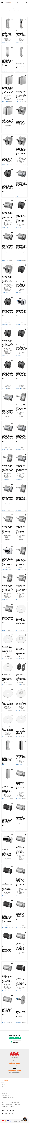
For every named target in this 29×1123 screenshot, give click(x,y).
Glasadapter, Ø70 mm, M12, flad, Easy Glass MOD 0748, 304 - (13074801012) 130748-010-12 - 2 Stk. (21, 499)
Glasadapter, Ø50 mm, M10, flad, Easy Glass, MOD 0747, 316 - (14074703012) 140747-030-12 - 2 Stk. (7, 343)
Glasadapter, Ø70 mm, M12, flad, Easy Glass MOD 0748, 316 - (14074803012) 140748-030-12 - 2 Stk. (21, 588)
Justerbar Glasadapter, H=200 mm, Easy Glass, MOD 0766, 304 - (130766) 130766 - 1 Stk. (7, 760)
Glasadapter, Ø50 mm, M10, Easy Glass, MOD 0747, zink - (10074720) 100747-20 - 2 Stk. (7, 161)
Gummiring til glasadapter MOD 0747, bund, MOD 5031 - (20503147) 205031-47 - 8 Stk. (21, 621)
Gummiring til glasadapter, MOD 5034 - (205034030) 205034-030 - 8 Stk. (21, 702)
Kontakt (3, 1084)
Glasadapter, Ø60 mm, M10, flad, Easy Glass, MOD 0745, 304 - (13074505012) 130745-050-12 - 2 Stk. (7, 499)
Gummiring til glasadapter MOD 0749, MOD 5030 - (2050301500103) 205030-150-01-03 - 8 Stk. (21, 651)
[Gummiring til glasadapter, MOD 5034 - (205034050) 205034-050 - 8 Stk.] (7, 719)
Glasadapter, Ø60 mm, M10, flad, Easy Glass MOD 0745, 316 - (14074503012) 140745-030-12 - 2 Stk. (7, 438)
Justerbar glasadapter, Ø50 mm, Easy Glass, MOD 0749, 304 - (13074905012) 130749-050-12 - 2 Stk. (20, 850)
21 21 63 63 (12, 1102)
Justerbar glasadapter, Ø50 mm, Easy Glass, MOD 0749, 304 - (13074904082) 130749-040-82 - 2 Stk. (7, 853)
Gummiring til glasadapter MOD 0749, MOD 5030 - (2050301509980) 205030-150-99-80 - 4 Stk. (21, 677)
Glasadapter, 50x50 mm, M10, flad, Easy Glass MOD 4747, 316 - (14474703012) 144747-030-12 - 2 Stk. (7, 121)
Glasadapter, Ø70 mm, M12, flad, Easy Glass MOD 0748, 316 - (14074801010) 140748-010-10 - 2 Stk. (21, 562)
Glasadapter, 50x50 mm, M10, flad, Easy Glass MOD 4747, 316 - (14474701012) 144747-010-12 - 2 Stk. (7, 90)
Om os (2, 1082)
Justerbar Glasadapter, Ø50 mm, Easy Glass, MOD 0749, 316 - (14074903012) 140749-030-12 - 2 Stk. (20, 882)
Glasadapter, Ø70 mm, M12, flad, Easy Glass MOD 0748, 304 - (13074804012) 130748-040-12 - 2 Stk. (21, 530)
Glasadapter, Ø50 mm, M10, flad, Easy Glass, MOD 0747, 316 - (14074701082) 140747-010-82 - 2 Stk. (21, 284)
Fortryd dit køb (4, 1089)
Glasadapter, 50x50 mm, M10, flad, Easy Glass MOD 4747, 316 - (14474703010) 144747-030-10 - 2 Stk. (21, 94)
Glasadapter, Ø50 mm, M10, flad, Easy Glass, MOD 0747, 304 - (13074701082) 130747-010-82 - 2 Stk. (7, 188)
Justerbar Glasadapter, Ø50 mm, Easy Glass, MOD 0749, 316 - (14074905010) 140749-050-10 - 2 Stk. (20, 947)
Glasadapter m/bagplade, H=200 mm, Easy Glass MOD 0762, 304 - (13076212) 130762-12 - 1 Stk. (7, 33)
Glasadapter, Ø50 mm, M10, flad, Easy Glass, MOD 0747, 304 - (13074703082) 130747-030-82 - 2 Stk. (21, 219)
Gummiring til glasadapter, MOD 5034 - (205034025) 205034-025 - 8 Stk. (7, 702)
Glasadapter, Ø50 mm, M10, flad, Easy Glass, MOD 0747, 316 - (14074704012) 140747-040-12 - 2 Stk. (7, 375)
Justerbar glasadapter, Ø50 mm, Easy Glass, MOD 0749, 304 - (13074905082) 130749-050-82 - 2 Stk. (7, 887)
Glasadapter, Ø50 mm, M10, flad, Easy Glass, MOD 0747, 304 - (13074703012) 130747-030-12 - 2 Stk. (7, 215)
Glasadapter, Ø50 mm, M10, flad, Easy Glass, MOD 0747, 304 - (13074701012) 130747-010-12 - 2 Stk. (21, 151)
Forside (7, 10)
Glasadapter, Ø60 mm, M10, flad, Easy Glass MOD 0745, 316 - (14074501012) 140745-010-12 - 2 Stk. (21, 407)
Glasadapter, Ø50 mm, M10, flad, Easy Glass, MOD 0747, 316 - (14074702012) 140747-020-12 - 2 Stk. (7, 312)
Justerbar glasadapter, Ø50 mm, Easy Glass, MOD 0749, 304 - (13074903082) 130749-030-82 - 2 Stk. (7, 821)
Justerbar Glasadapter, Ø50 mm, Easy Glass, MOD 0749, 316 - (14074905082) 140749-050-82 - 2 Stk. (21, 982)
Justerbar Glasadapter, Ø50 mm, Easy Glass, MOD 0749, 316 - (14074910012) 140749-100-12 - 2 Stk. (7, 1010)
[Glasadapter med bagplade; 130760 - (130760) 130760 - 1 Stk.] (21, 54)
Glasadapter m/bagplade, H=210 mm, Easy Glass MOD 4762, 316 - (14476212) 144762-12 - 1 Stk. (7, 62)
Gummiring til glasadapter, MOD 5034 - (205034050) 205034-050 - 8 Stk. (7, 728)
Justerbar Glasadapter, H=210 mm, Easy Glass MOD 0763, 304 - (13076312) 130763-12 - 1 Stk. (21, 755)
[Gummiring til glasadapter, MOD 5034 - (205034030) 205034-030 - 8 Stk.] (21, 694)
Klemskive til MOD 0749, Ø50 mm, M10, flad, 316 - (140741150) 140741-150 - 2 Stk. (21, 1014)
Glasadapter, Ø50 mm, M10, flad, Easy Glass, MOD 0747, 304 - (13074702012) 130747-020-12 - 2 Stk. (21, 184)
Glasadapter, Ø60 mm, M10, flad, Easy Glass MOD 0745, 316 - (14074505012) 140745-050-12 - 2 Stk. (21, 438)
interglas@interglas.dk (9, 1106)
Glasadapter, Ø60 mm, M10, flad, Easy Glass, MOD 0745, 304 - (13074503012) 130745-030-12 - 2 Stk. (21, 468)
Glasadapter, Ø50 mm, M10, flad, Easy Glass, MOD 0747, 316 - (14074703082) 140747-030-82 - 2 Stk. (21, 347)
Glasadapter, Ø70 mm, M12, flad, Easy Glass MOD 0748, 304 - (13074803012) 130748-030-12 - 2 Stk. (7, 530)
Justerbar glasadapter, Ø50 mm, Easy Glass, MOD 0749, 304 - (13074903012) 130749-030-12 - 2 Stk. (20, 784)
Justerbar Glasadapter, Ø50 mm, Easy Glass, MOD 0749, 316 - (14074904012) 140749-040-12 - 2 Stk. (21, 915)
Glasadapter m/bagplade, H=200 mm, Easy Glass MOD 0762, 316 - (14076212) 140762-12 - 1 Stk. (21, 33)
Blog (2, 1086)
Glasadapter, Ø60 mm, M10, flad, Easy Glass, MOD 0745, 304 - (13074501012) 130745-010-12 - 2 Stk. (7, 468)
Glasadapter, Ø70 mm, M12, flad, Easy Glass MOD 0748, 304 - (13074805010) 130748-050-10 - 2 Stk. (7, 562)
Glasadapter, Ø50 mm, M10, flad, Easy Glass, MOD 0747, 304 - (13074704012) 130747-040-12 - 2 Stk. (7, 247)
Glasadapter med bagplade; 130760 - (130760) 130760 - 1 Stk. (21, 65)
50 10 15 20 (13, 1104)
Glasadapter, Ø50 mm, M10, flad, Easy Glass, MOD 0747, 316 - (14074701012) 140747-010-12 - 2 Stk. (7, 279)
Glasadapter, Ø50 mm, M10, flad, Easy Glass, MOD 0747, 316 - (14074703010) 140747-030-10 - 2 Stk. (21, 312)
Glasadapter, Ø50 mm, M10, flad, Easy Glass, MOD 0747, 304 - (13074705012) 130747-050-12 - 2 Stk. (21, 247)
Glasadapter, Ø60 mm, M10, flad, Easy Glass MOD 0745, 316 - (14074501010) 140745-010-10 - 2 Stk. (7, 412)
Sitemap (3, 1088)
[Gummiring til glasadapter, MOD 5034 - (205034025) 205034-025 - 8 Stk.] (7, 694)
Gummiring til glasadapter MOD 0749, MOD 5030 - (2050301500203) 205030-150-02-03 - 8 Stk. (7, 677)
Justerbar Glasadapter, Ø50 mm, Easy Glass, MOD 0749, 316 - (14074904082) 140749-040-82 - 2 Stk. (7, 950)
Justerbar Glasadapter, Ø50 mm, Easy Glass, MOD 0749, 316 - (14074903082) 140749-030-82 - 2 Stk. (7, 919)
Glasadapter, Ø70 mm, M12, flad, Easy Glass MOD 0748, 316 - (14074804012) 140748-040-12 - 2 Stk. (7, 619)
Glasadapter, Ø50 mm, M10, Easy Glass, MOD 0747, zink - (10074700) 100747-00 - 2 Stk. (21, 124)
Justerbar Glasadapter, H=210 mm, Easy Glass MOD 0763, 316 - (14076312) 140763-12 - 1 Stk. (7, 789)
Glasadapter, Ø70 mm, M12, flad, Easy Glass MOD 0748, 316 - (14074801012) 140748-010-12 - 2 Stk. (7, 588)
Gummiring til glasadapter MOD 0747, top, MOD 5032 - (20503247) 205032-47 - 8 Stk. (7, 649)
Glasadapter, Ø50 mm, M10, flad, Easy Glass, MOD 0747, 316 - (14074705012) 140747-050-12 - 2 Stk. (21, 375)
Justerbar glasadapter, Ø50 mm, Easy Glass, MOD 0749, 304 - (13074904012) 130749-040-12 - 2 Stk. (20, 818)
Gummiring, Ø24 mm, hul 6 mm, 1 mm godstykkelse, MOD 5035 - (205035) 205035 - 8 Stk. (21, 731)
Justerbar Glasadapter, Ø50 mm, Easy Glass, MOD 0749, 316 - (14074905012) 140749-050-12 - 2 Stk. (7, 979)
